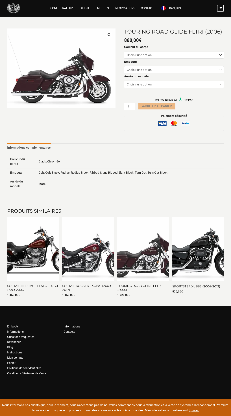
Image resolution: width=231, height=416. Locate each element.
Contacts (148, 8)
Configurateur (61, 8)
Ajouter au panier (157, 106)
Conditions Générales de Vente (26, 373)
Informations (125, 8)
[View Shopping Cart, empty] (220, 8)
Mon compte (15, 357)
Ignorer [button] (194, 410)
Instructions (14, 352)
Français (174, 8)
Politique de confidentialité (24, 368)
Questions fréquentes (20, 337)
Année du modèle (136, 76)
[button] (109, 35)
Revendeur (14, 342)
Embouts (102, 8)
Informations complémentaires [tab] (29, 147)
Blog (10, 347)
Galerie (84, 8)
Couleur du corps (136, 47)
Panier (11, 363)
